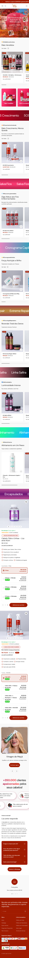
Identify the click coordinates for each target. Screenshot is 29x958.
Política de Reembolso (21, 923)
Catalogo (4, 923)
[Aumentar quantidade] (7, 605)
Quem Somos (5, 925)
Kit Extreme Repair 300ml (9, 353)
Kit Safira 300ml (7, 415)
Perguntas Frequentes (7, 928)
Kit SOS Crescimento (8, 165)
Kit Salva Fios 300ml (8, 230)
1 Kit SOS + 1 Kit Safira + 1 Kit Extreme (12, 75)
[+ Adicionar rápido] (21, 71)
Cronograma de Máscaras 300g (11, 293)
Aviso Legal (19, 928)
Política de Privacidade (21, 925)
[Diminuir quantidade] (3, 605)
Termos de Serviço (20, 930)
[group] (14, 23)
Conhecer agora (14, 765)
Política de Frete (20, 920)
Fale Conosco (5, 930)
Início (3, 920)
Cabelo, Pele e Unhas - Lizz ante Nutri (13, 539)
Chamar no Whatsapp (14, 869)
